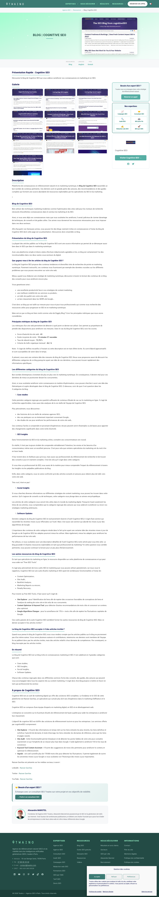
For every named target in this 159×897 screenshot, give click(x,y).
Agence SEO (66, 10)
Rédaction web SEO (122, 127)
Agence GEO (58, 850)
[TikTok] (38, 874)
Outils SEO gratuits (84, 850)
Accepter (97, 877)
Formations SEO (59, 871)
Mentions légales (108, 891)
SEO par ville (105, 854)
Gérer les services (147, 891)
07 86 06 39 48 (23, 862)
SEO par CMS (139, 127)
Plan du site (128, 850)
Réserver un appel (137, 4)
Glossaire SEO (82, 854)
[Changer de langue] (150, 4)
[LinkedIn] (14, 874)
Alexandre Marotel (107, 858)
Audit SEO (122, 120)
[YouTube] (19, 874)
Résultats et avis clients (109, 845)
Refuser (114, 877)
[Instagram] (24, 874)
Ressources (117, 4)
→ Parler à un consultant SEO (28, 797)
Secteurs (104, 850)
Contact (127, 845)
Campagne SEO (122, 112)
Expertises (71, 4)
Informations (131, 841)
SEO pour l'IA (139, 120)
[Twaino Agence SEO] (22, 842)
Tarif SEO (56, 879)
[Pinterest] (28, 874)
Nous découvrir (88, 4)
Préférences (131, 877)
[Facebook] (42, 874)
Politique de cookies (95, 891)
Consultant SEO (139, 112)
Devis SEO (57, 883)
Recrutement (105, 862)
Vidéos (79, 862)
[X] (33, 874)
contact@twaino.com (28, 865)
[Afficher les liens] (77, 4)
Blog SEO (80, 845)
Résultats (104, 4)
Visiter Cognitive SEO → (131, 158)
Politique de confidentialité (134, 858)
